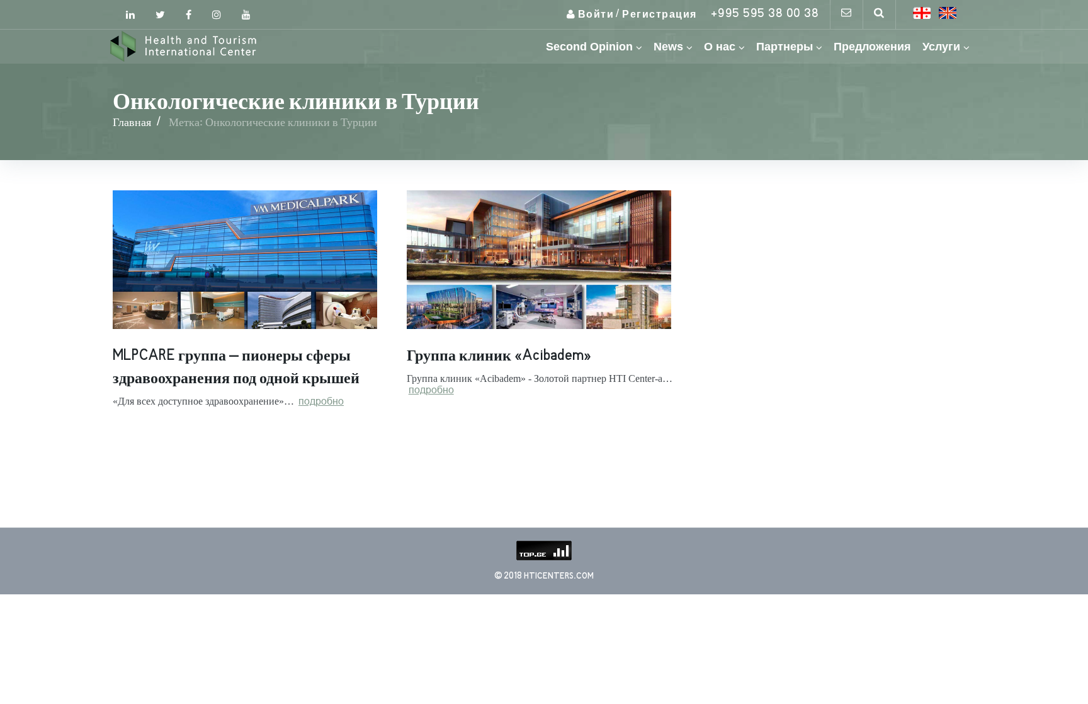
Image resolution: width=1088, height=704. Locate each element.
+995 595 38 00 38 (765, 14)
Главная (132, 122)
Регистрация (659, 14)
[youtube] (246, 14)
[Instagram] (216, 14)
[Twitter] (160, 14)
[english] (947, 13)
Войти (596, 14)
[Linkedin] (130, 14)
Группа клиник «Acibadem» (499, 356)
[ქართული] (922, 13)
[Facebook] (188, 14)
